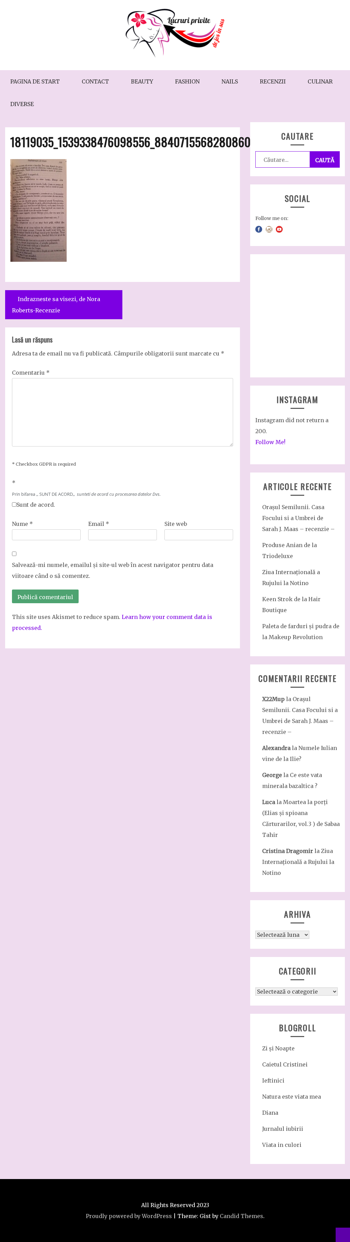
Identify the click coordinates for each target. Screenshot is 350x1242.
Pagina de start (35, 81)
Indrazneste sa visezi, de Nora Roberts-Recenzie (56, 305)
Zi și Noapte (278, 1048)
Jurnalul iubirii (282, 1128)
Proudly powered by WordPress (129, 1216)
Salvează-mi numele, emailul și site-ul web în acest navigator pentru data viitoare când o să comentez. (112, 570)
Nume (22, 523)
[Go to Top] (343, 1235)
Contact (95, 81)
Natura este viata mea (291, 1096)
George (272, 775)
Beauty (142, 81)
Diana (270, 1112)
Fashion (187, 81)
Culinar (320, 81)
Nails (229, 81)
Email (98, 523)
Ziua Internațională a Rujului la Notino (298, 862)
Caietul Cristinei (285, 1064)
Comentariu (31, 372)
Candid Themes (241, 1216)
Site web (175, 523)
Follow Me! (270, 442)
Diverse (22, 104)
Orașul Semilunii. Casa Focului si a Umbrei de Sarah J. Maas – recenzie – (298, 518)
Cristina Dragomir (287, 851)
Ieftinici (273, 1080)
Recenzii (273, 81)
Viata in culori (281, 1144)
